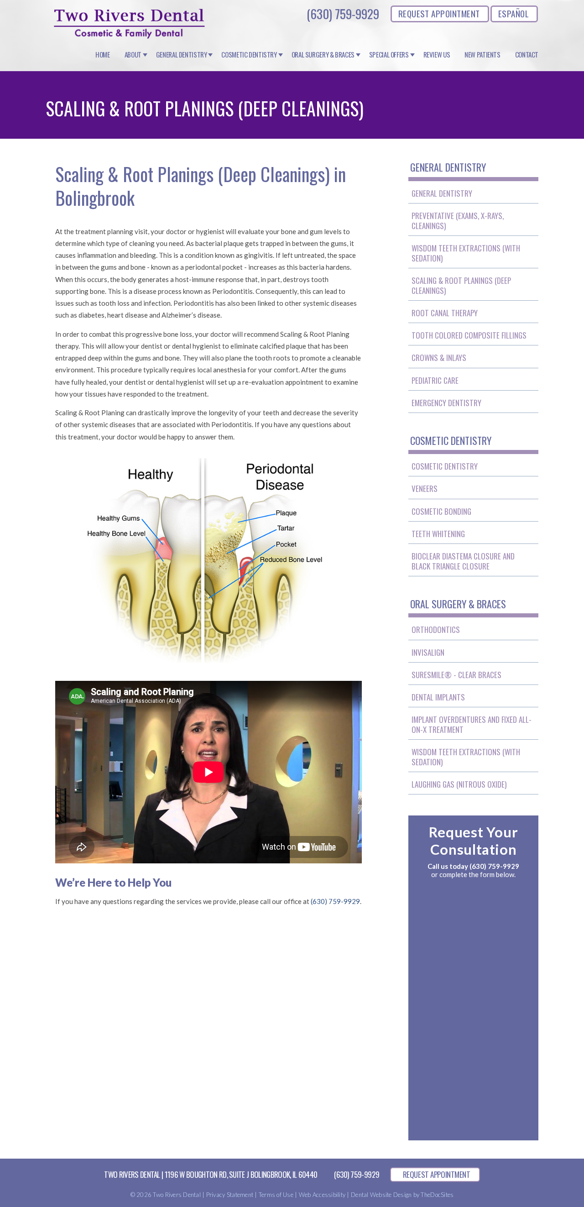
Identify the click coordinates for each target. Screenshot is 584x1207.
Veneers (425, 488)
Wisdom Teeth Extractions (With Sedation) (466, 253)
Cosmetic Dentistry (248, 54)
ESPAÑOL (513, 13)
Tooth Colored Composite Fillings (469, 335)
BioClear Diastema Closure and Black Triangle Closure (463, 561)
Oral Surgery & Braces (323, 54)
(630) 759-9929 (343, 14)
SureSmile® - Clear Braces (456, 674)
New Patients (482, 54)
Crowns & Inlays (439, 357)
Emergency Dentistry (446, 402)
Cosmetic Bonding (441, 511)
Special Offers (389, 54)
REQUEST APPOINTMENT (439, 13)
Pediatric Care (435, 380)
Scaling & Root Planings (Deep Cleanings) (461, 285)
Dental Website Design (381, 1194)
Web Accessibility (322, 1194)
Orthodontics (436, 629)
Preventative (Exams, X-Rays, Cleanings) (458, 220)
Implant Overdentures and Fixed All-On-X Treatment (472, 724)
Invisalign (428, 652)
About (133, 54)
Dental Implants (438, 697)
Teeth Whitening (438, 533)
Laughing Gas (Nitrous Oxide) (459, 784)
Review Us (436, 54)
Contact (526, 54)
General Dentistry (181, 54)
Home (102, 54)
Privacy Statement (229, 1194)
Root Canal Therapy (445, 313)
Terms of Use (276, 1194)
